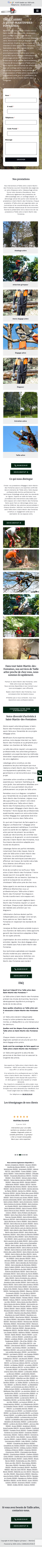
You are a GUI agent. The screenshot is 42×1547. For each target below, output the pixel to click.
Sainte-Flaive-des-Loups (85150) (27, 1193)
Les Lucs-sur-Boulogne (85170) (27, 1350)
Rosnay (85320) (23, 1289)
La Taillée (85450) (21, 1382)
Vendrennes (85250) (11, 1169)
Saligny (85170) (25, 1184)
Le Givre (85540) (29, 1367)
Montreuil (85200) (16, 1321)
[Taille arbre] (20, 439)
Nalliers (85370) (32, 1308)
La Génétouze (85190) (26, 1395)
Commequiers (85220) (12, 1441)
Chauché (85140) (32, 1445)
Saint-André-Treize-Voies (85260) (16, 1286)
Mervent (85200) (24, 1326)
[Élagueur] (20, 371)
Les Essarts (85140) (16, 1354)
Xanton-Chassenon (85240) (14, 1165)
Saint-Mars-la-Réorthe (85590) (28, 1234)
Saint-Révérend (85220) (12, 1208)
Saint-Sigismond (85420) (27, 1206)
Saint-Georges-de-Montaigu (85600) (23, 1265)
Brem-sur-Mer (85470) (13, 1463)
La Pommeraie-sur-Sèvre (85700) (23, 1387)
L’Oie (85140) (28, 1339)
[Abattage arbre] (20, 234)
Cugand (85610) (21, 1439)
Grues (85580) (17, 1426)
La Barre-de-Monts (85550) (18, 1424)
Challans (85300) (32, 1454)
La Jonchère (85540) (28, 1391)
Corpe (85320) (33, 1439)
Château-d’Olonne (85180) (14, 1450)
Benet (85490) (8, 1471)
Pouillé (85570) (25, 1295)
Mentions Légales (35, 1541)
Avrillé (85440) (22, 1480)
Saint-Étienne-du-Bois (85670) (21, 1269)
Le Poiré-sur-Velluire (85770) (20, 1363)
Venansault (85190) (25, 1169)
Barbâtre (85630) (10, 1480)
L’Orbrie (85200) (17, 1337)
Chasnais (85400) (30, 1450)
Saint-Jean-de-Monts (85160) (21, 1245)
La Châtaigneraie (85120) (29, 1404)
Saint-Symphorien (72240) (28, 1202)
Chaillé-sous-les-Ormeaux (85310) (26, 1456)
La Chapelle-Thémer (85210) (13, 1406)
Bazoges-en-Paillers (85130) (28, 1478)
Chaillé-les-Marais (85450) (12, 1458)
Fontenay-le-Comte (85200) (14, 1432)
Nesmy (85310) (21, 1308)
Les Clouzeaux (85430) (15, 1356)
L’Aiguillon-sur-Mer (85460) (25, 1378)
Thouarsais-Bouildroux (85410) (20, 1175)
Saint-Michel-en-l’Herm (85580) (15, 1221)
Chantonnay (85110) (12, 1452)
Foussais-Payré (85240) (18, 1430)
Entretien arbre (20, 421)
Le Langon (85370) (31, 1365)
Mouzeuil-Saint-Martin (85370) (14, 1310)
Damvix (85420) (31, 1437)
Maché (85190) (27, 1334)
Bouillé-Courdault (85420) (21, 1467)
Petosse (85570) (27, 1297)
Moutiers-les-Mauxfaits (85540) (25, 1313)
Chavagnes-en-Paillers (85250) (14, 1445)
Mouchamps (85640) (22, 1317)
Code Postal (12, 129)
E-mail (10, 106)
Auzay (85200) (33, 1480)
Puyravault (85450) (12, 1293)
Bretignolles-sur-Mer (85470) (26, 1461)
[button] (15, 1154)
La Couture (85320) (26, 1402)
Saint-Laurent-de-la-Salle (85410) (16, 1241)
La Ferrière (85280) (24, 1400)
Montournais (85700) (30, 1321)
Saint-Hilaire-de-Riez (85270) (21, 1254)
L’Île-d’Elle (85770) (25, 1343)
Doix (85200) (20, 1437)
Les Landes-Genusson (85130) (16, 1352)
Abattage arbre (21, 251)
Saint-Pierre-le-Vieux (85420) (14, 1210)
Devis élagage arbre (20, 319)
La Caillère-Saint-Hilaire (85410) (26, 1415)
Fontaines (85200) (31, 1432)
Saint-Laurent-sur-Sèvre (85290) (25, 1239)
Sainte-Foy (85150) (24, 1191)
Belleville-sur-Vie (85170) (22, 1471)
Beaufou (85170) (25, 1476)
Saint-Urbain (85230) (11, 1202)
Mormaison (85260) (24, 1319)
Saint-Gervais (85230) (23, 1258)
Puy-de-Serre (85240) (28, 1293)
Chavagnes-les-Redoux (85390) (24, 1443)
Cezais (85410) (28, 1458)
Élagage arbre (20, 353)
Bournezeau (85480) (29, 1463)
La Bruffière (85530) (12, 1417)
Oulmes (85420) (26, 1300)
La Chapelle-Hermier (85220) (23, 1408)
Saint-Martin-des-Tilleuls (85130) (21, 1230)
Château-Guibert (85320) (28, 1448)
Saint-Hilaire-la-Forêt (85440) (21, 1249)
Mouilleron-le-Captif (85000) (15, 1315)
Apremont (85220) (24, 1482)
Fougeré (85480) (32, 1430)
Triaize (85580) (26, 1171)
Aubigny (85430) (11, 1482)
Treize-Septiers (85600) (22, 1173)
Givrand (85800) (25, 1428)
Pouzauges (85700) (12, 1295)
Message (8, 140)
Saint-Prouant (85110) (29, 1208)
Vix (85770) (30, 1167)
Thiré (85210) (16, 1178)
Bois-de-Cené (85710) (18, 1469)
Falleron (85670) (24, 1434)
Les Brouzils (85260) (26, 1358)
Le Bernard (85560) (13, 1374)
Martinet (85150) (18, 1328)
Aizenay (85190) (29, 1485)
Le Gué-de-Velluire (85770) (13, 1367)
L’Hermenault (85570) (18, 1345)
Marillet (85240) (23, 1330)
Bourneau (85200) (12, 1465)
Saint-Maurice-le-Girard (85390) (21, 1223)
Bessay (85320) (32, 1469)
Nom (7, 95)
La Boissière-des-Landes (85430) (22, 1419)
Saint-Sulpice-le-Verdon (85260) (15, 1204)
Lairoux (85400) (24, 1376)
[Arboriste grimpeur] (20, 268)
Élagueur (20, 387)
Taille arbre (20, 455)
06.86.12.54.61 (26, 5)
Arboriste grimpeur (20, 285)
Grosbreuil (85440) (29, 1426)
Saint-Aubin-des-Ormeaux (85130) (26, 1284)
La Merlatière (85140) (28, 1389)
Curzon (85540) (9, 1439)
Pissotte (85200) (15, 1297)
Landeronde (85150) (11, 1376)
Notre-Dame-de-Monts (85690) (15, 1304)
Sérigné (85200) (30, 1182)
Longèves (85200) (17, 1339)
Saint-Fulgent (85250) (12, 1267)
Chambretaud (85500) (17, 1454)
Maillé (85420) (16, 1334)
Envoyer (21, 159)
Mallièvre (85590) (24, 1332)
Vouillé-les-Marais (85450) (16, 1167)
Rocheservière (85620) (17, 1291)
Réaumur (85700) (32, 1291)
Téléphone (10, 118)
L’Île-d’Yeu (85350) (26, 1341)
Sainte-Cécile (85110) (12, 1195)
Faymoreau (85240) (10, 1434)
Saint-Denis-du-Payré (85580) (27, 1273)
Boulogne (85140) (25, 1465)
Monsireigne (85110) (24, 1323)
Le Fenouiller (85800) (26, 1369)
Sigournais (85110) (18, 1182)
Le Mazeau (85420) (17, 1365)
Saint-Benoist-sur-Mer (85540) (21, 1280)
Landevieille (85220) (28, 1374)
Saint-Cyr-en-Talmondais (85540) (15, 1276)
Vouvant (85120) (30, 1165)
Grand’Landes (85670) (11, 1428)
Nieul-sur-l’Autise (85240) (22, 1306)
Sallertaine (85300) (12, 1184)
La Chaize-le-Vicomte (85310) (19, 1413)
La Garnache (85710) (27, 1397)
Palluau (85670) (14, 1300)
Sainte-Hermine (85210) (18, 1189)
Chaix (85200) (8, 1456)
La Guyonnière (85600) (27, 1393)
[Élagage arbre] (20, 337)
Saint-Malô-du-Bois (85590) (14, 1236)
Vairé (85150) (15, 1171)
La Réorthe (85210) (20, 1384)
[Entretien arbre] (20, 405)
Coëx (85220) (25, 1441)
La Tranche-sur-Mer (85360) (25, 1380)
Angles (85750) (18, 1485)
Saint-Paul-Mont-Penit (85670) (22, 1215)
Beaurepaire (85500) (23, 1474)
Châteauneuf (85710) (11, 1448)
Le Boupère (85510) (31, 1371)
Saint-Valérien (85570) (30, 1199)
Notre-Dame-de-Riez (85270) (27, 1302)
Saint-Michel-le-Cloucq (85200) (27, 1219)
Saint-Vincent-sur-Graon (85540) (21, 1197)
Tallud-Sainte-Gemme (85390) (21, 1180)
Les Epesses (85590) (31, 1354)
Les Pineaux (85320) (19, 1347)
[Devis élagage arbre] (20, 302)
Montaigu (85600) (10, 1323)
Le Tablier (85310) (18, 1360)
